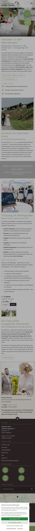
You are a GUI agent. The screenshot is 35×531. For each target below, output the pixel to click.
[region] (14, 511)
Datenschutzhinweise (11, 528)
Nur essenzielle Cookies (14, 522)
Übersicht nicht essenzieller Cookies (15, 525)
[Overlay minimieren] (27, 505)
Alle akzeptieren (13, 519)
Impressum (20, 528)
